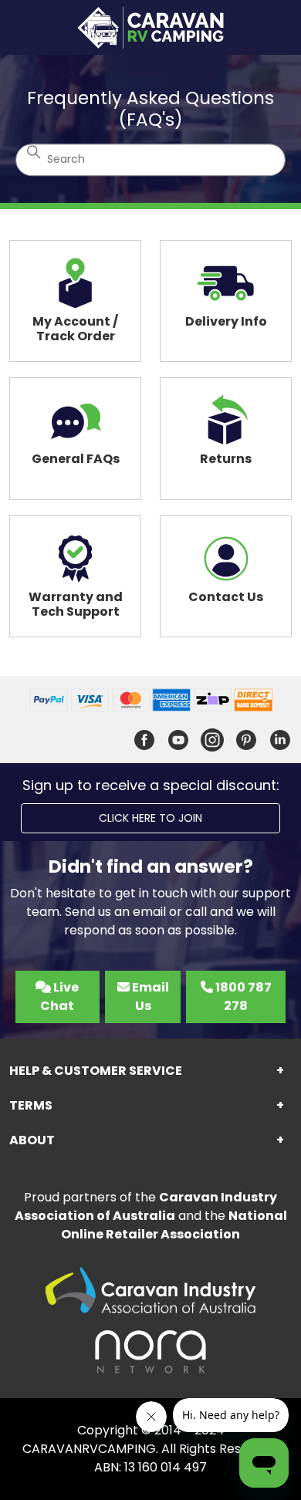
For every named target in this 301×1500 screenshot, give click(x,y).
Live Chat (59, 996)
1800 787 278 (242, 996)
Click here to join (150, 818)
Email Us (149, 996)
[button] (150, 1071)
